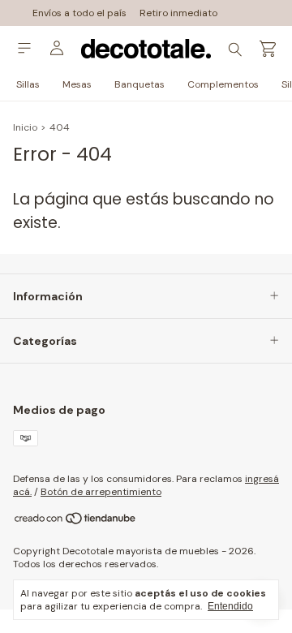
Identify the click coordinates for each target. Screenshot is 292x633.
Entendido (230, 606)
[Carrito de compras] (268, 49)
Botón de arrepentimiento (101, 491)
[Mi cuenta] (57, 49)
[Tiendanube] (76, 522)
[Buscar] (235, 49)
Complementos (223, 84)
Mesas (77, 84)
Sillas (28, 84)
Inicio (25, 127)
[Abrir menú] (24, 48)
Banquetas (139, 84)
